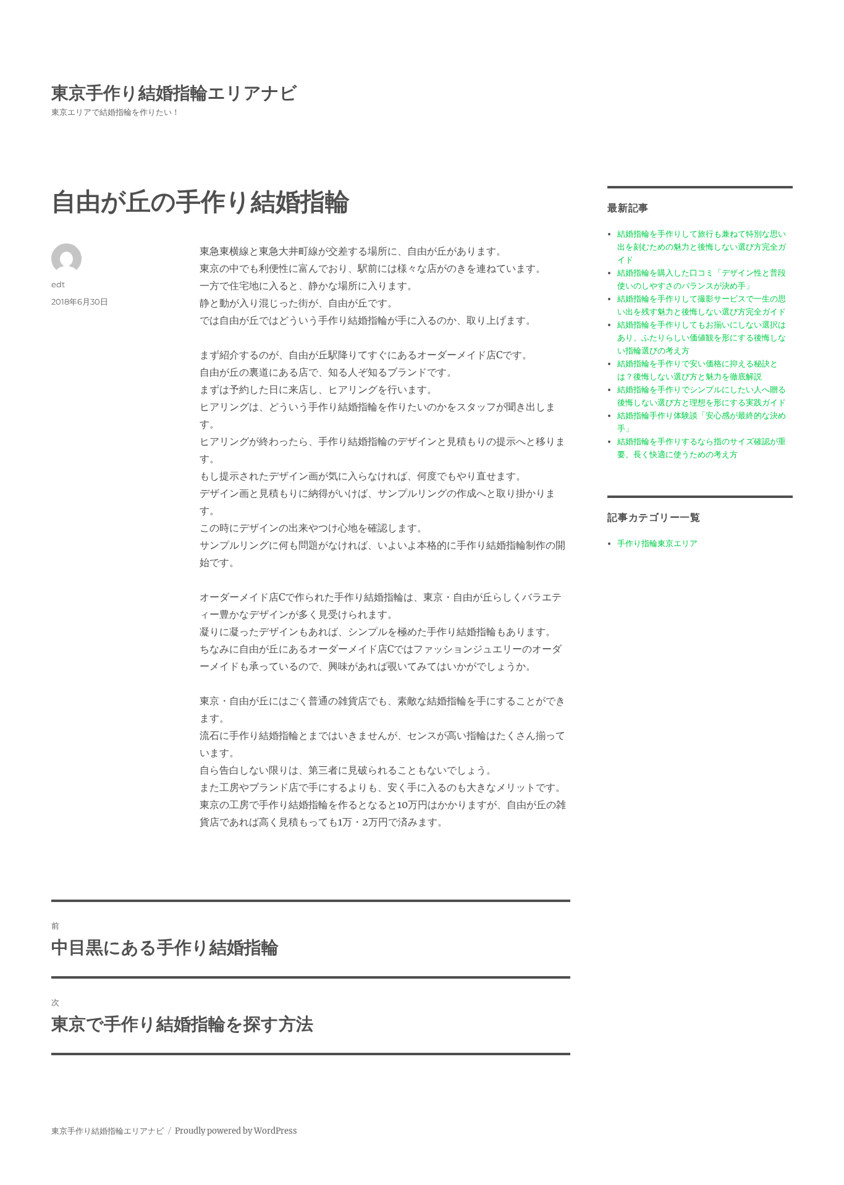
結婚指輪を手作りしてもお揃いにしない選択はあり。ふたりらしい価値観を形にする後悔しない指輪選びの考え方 (701, 337)
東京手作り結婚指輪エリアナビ (174, 92)
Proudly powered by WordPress (236, 1131)
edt (58, 284)
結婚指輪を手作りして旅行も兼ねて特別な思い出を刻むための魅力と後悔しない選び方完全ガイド (701, 247)
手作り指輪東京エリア (657, 543)
